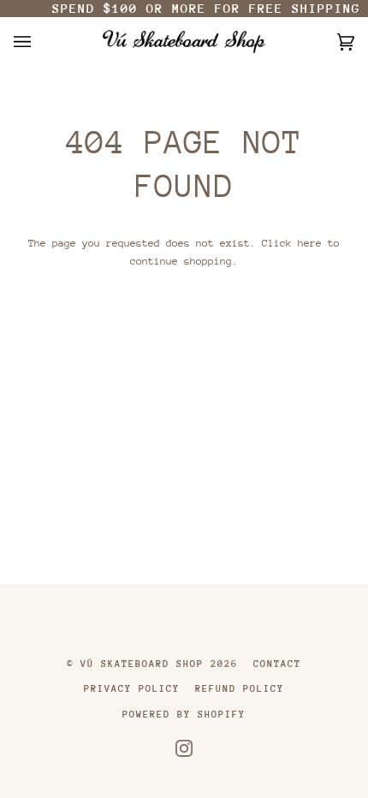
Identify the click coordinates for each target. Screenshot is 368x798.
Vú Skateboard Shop (142, 664)
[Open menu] (39, 41)
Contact (277, 664)
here (310, 243)
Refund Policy (239, 688)
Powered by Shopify (184, 714)
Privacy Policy (132, 688)
